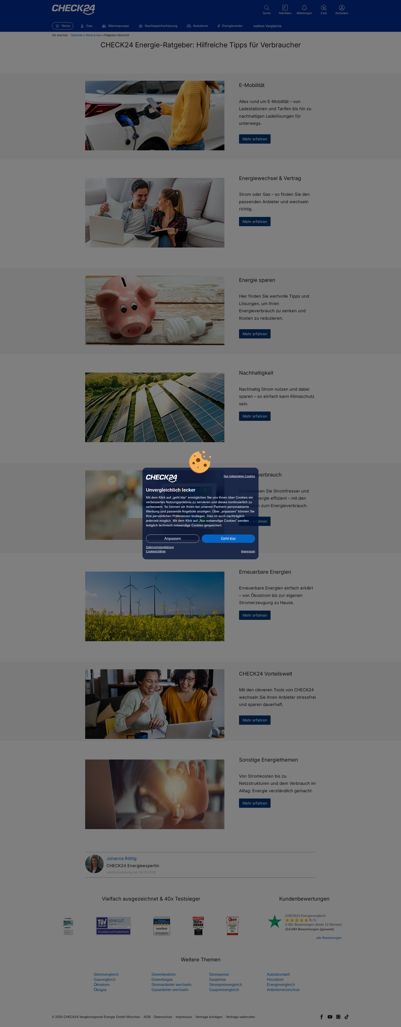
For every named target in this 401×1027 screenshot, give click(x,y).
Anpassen (172, 539)
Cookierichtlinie (156, 551)
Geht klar (228, 539)
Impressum (248, 551)
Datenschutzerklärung (160, 547)
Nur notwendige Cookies (239, 476)
